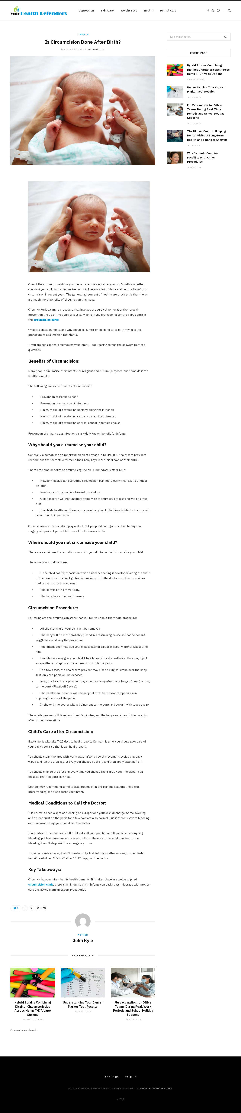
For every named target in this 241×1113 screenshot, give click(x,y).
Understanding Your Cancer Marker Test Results (83, 1004)
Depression (86, 10)
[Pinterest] (15, 206)
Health (148, 10)
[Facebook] (15, 187)
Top (121, 1099)
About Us (111, 1077)
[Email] (15, 216)
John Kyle (83, 940)
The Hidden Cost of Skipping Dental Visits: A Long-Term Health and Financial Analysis (207, 135)
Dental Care (168, 10)
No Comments (96, 49)
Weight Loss (128, 10)
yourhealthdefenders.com (153, 1088)
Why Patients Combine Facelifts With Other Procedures (202, 157)
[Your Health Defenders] (38, 10)
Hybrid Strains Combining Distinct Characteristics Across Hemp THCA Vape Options (32, 1008)
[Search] (227, 10)
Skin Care (107, 10)
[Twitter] (15, 196)
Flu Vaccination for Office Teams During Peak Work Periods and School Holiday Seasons (133, 1008)
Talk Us (130, 1077)
